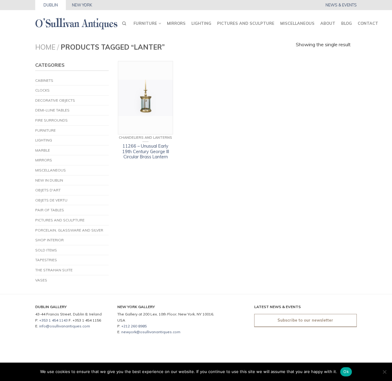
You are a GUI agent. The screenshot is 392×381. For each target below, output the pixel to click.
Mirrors (176, 23)
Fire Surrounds (51, 120)
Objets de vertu (51, 200)
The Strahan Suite (54, 270)
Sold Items (46, 250)
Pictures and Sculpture (245, 23)
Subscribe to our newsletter (305, 320)
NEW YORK (82, 4)
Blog (346, 23)
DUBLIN (50, 4)
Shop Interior (49, 240)
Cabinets (44, 80)
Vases (41, 280)
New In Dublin (49, 180)
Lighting (201, 23)
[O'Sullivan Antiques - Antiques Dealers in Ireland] (76, 21)
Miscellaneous (297, 23)
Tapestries (46, 260)
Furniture (145, 23)
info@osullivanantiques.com (64, 326)
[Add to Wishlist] (165, 68)
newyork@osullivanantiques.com (150, 332)
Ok (346, 371)
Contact (368, 23)
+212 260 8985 (134, 326)
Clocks (42, 90)
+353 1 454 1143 (53, 320)
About (327, 23)
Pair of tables (49, 210)
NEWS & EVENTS (341, 5)
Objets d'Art (48, 190)
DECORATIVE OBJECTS (55, 100)
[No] (384, 372)
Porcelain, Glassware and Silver (69, 230)
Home (45, 47)
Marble (42, 150)
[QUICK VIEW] (145, 97)
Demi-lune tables (52, 110)
